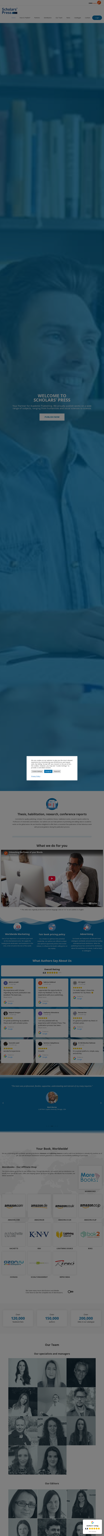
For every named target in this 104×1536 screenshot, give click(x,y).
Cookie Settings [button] (37, 771)
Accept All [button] (48, 771)
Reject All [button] (57, 771)
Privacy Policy (35, 776)
